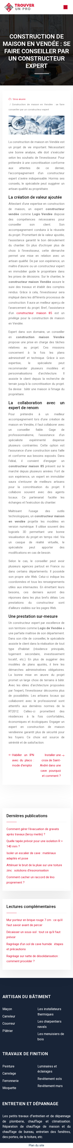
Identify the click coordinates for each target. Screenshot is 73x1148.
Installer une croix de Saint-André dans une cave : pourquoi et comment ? (50, 765)
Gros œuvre (19, 99)
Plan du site (36, 1145)
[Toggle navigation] (65, 7)
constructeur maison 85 (34, 313)
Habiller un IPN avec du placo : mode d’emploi (23, 760)
